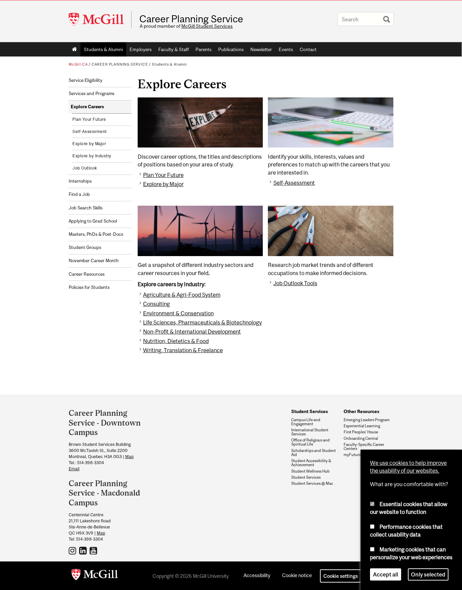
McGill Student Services (207, 26)
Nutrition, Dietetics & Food (176, 341)
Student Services (309, 411)
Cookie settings (340, 576)
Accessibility (257, 575)
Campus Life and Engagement (305, 422)
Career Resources (87, 274)
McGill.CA (78, 64)
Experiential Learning (362, 426)
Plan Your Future (89, 119)
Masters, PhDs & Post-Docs (96, 234)
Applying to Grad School (93, 221)
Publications (231, 49)
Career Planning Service (191, 19)
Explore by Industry (91, 156)
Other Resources (361, 411)
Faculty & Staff (173, 49)
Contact (308, 49)
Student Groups (85, 247)
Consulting (156, 304)
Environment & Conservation (178, 313)
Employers (141, 49)
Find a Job (79, 194)
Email (74, 468)
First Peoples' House (361, 432)
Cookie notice (297, 575)
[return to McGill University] (94, 575)
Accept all (385, 574)
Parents (203, 49)
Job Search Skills (85, 207)
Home (74, 49)
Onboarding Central (361, 438)
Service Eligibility (85, 80)
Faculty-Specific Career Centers (364, 446)
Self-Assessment (89, 131)
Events (286, 49)
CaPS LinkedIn (83, 550)
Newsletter (261, 49)
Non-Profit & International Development (192, 331)
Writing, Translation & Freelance (183, 350)
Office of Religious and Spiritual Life (310, 442)
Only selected (428, 574)
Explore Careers (87, 106)
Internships (80, 181)
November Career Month (94, 260)
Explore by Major (89, 143)
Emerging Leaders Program (367, 420)
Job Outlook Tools (295, 283)
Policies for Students (89, 287)
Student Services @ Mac (312, 483)
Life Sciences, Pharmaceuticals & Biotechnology (202, 322)
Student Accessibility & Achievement (311, 463)
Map (129, 456)
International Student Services (309, 432)
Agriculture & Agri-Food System (182, 295)
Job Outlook (84, 168)
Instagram (73, 550)
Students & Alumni (103, 49)
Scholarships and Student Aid (313, 453)
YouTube (94, 550)
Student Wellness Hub (310, 471)
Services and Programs (91, 93)
